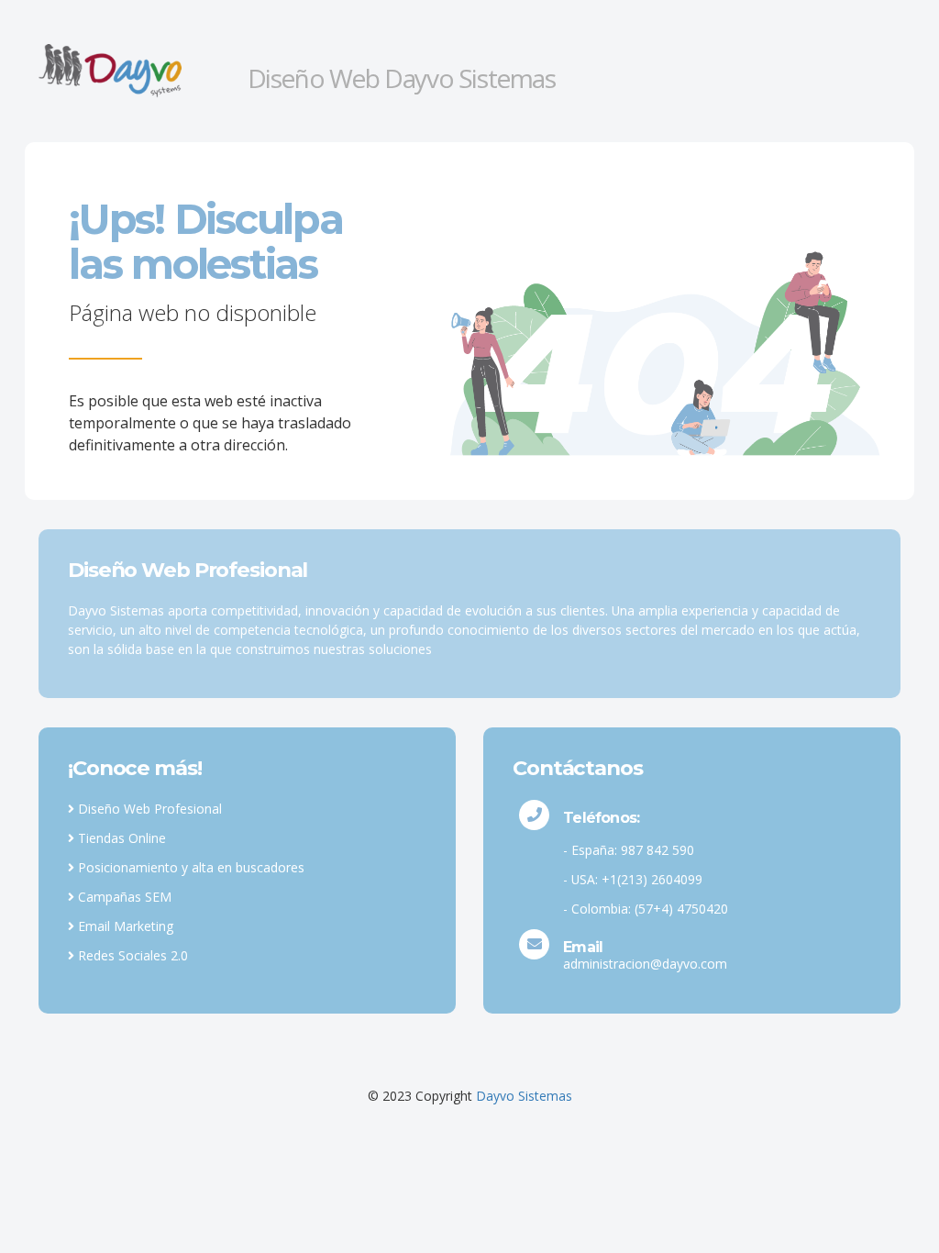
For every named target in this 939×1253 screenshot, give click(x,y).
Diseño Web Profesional (148, 808)
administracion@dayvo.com (645, 963)
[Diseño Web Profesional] (136, 70)
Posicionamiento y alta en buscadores (189, 867)
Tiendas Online (120, 838)
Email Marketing (123, 926)
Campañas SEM (122, 896)
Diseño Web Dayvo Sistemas (402, 78)
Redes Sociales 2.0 (131, 955)
